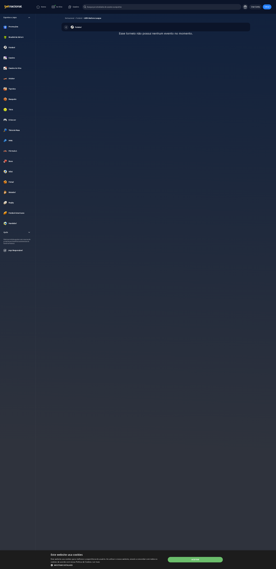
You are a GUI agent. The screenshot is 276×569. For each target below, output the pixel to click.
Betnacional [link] (69, 18)
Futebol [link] (79, 18)
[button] (255, 6)
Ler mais (96, 562)
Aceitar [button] (195, 559)
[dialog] (138, 559)
